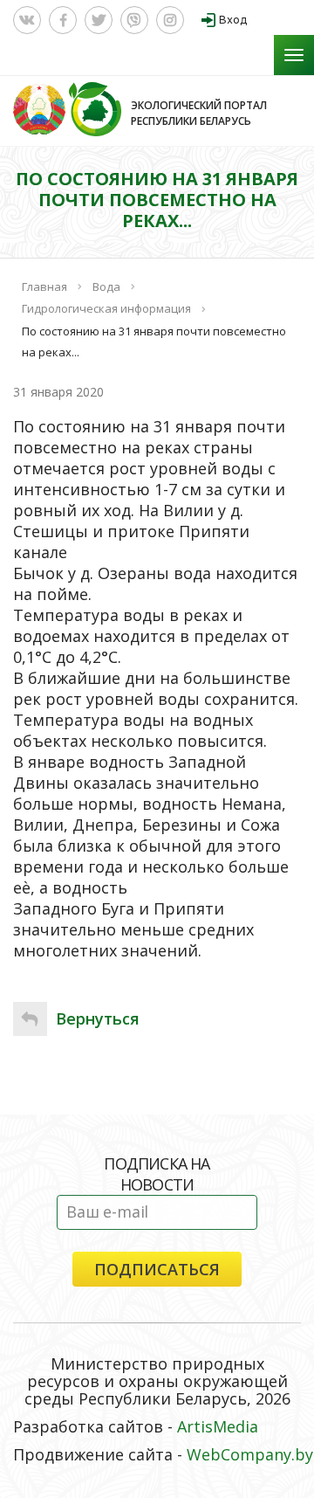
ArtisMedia (217, 1426)
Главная (44, 286)
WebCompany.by (250, 1454)
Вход (233, 19)
